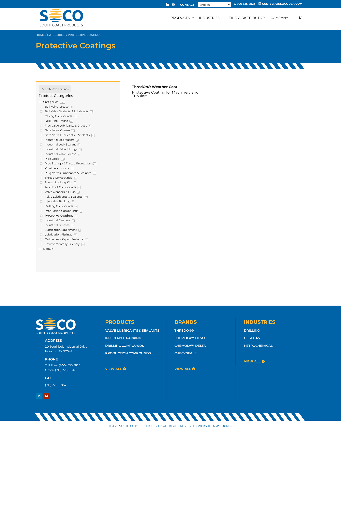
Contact (187, 5)
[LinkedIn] (167, 5)
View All (113, 369)
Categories (56, 35)
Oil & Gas (252, 338)
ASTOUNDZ (224, 426)
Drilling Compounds (124, 346)
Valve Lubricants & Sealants (132, 330)
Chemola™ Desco (190, 338)
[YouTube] (173, 5)
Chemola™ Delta (190, 346)
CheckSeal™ (186, 353)
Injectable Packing (123, 338)
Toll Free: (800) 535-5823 (62, 365)
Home (40, 35)
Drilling (252, 330)
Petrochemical (258, 346)
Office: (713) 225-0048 (60, 370)
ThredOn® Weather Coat (154, 87)
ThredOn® (184, 330)
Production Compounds (128, 353)
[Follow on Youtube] (47, 396)
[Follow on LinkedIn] (39, 396)
